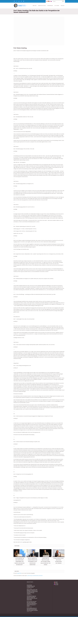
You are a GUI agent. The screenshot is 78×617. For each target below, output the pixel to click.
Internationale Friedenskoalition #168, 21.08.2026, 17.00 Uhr (31, 586)
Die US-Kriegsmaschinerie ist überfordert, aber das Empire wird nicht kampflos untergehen (32, 609)
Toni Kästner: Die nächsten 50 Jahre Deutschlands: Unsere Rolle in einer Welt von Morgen (45, 561)
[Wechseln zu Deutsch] (48, 1)
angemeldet (19, 573)
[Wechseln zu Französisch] (50, 1)
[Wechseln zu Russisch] (51, 1)
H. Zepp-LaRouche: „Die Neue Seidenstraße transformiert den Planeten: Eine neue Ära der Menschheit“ (19, 561)
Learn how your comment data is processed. (35, 575)
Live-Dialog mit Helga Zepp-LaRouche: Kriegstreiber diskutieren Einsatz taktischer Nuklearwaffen (32, 598)
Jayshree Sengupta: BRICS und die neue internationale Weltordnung (58, 561)
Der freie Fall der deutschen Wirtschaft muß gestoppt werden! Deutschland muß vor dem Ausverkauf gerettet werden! (32, 603)
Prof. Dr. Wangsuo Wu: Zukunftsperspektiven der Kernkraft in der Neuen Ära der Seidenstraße (32, 561)
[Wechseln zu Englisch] (47, 1)
